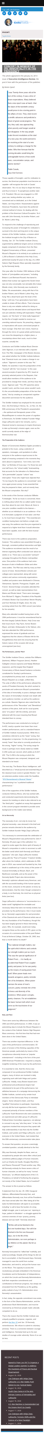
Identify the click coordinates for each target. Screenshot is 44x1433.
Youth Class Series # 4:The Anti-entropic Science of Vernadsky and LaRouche (21, 1394)
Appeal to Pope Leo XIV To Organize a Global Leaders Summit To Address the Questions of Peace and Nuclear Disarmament (23, 1367)
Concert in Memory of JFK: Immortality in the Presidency (20, 69)
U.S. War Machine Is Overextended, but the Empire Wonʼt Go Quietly (23, 1405)
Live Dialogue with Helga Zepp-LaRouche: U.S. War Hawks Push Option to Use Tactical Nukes (21, 1381)
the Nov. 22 (13, 1322)
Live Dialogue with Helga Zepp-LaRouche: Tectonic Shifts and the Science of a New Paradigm (21, 1417)
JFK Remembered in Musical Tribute (17, 779)
